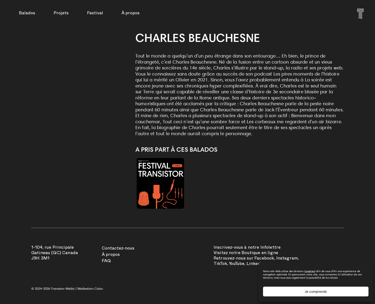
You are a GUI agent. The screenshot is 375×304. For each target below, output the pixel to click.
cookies (309, 271)
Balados (27, 14)
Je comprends (316, 291)
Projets (61, 14)
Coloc (98, 289)
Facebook (264, 259)
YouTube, (237, 264)
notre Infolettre (264, 248)
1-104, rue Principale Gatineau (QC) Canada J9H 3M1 (54, 253)
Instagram (287, 259)
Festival (95, 14)
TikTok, (221, 264)
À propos (131, 14)
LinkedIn (256, 264)
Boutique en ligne (260, 253)
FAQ (106, 261)
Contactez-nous (118, 249)
